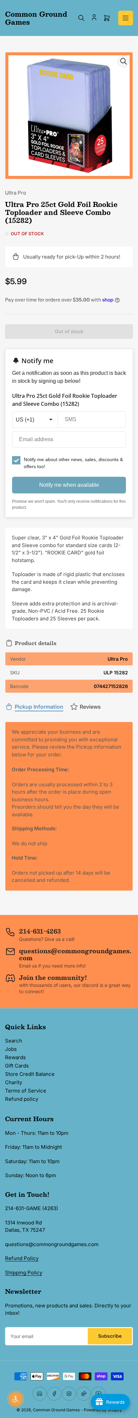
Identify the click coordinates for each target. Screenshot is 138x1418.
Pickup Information (39, 706)
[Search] (81, 18)
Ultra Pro (15, 193)
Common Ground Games (56, 1409)
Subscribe (110, 1336)
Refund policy (21, 1099)
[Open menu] (125, 18)
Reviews (90, 706)
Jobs (11, 1049)
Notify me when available (69, 485)
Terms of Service (25, 1090)
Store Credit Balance (30, 1074)
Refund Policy (22, 1258)
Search (13, 1041)
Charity (13, 1082)
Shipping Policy (23, 1272)
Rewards (15, 1057)
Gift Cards (17, 1066)
